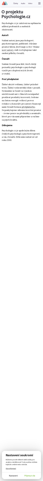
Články (15, 3)
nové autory (7, 50)
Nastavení (13, 475)
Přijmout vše (29, 475)
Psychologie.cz (5, 3)
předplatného (28, 107)
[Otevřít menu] (39, 3)
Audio (23, 3)
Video (30, 3)
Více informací (11, 468)
